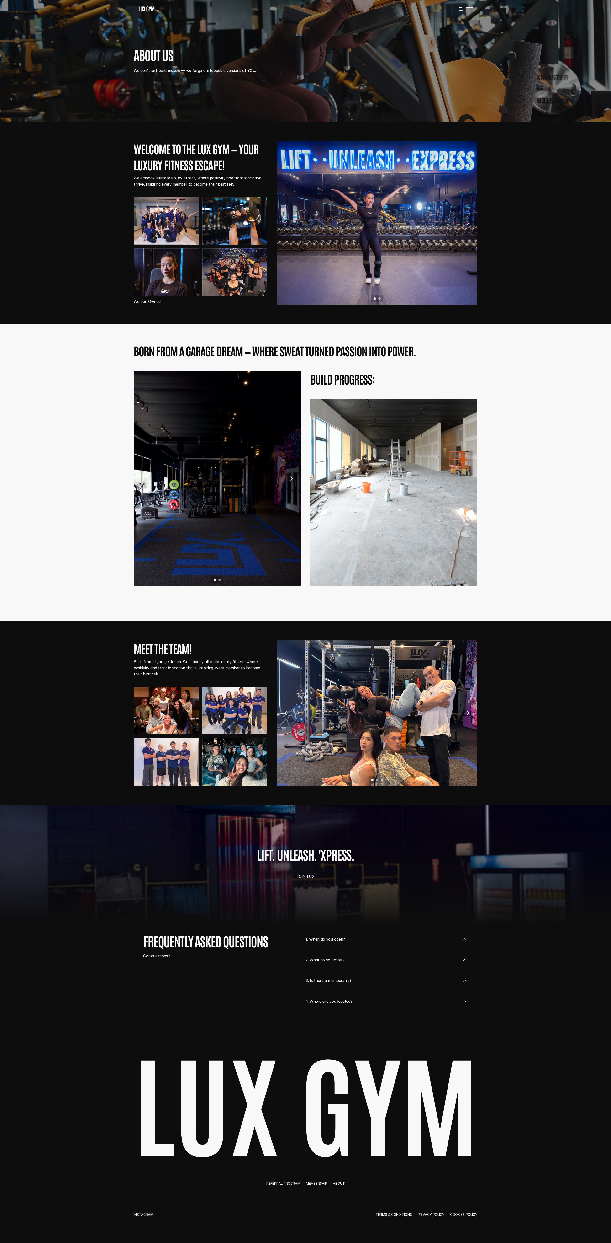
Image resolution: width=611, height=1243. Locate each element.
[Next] (468, 222)
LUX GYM (146, 8)
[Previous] (286, 222)
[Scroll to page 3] (382, 779)
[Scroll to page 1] (374, 298)
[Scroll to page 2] (380, 298)
